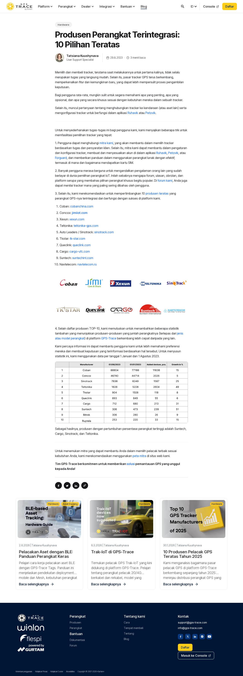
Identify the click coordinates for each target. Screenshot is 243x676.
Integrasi (105, 6)
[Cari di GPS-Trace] (182, 6)
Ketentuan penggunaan (24, 671)
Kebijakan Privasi (41, 671)
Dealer (86, 6)
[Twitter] (187, 636)
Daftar (229, 6)
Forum (73, 645)
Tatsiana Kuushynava (82, 56)
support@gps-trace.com (192, 622)
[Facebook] (180, 636)
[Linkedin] (195, 636)
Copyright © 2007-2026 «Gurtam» (91, 671)
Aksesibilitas (70, 671)
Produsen (75, 622)
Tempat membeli (133, 628)
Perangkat (65, 6)
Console (209, 6)
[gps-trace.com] (19, 6)
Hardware (63, 24)
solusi (131, 464)
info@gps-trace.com (190, 628)
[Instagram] (202, 636)
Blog (144, 6)
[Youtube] (209, 636)
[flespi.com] (31, 637)
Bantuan (126, 6)
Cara (127, 622)
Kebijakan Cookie (56, 671)
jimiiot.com (80, 213)
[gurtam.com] (31, 627)
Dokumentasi (77, 639)
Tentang (129, 633)
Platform (44, 6)
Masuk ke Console (194, 655)
